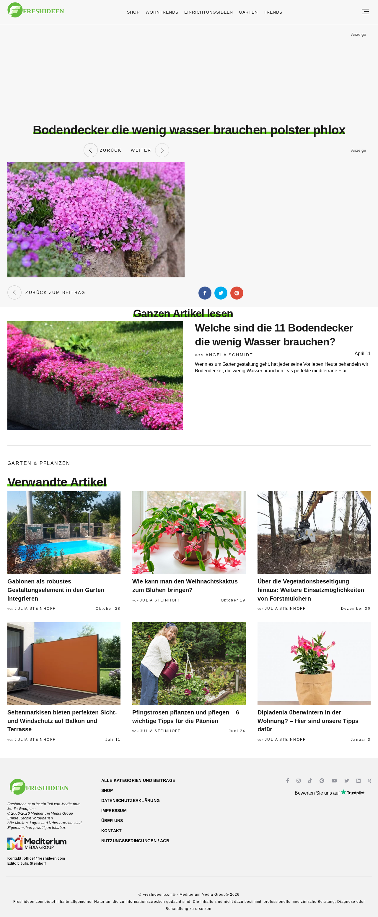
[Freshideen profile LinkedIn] (359, 780)
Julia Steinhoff (35, 609)
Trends (273, 12)
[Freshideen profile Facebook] (288, 780)
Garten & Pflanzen (39, 463)
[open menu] (365, 12)
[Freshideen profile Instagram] (299, 780)
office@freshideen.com (44, 858)
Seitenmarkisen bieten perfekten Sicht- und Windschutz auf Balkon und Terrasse (62, 720)
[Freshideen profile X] (347, 780)
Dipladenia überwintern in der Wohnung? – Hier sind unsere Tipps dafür (308, 720)
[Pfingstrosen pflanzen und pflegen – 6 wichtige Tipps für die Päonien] (188, 663)
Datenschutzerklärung (130, 800)
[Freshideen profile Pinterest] (323, 780)
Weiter (143, 150)
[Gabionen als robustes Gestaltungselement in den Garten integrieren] (63, 532)
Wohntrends (162, 12)
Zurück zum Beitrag (53, 292)
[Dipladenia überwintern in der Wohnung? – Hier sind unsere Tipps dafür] (314, 663)
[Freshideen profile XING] (370, 780)
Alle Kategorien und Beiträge (138, 780)
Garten (248, 12)
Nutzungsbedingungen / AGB (135, 840)
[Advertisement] (189, 74)
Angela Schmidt (229, 354)
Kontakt (111, 830)
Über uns (112, 820)
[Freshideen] (35, 13)
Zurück (109, 150)
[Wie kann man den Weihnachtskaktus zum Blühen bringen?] (188, 532)
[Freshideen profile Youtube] (335, 780)
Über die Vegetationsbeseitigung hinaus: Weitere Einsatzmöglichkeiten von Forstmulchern (311, 589)
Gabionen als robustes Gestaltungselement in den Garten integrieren (55, 589)
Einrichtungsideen (208, 12)
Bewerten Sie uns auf (318, 792)
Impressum (114, 810)
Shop (133, 12)
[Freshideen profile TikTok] (311, 780)
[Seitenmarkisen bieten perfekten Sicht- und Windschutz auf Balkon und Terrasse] (63, 663)
